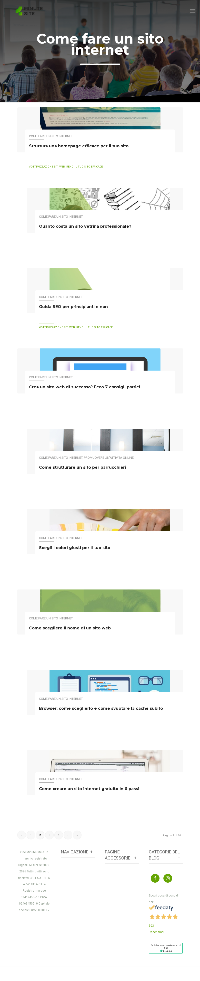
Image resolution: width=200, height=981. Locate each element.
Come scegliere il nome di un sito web (70, 628)
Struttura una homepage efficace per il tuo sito (79, 146)
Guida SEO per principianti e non (73, 306)
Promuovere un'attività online (109, 457)
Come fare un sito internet (100, 44)
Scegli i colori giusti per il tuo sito (74, 547)
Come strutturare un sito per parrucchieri (82, 467)
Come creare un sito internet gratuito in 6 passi (89, 788)
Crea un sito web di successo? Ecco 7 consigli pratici (84, 387)
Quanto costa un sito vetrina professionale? (85, 226)
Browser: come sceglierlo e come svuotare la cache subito (101, 708)
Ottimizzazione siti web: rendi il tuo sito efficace (67, 166)
